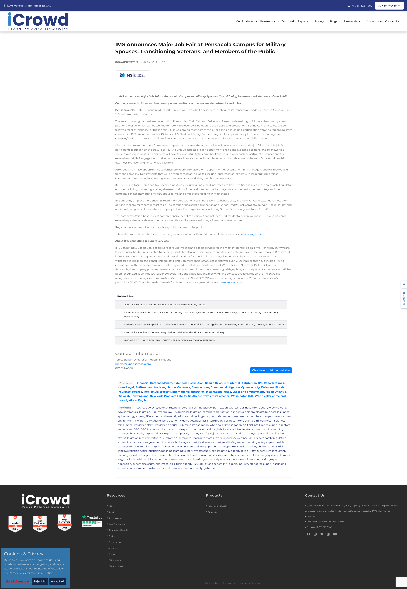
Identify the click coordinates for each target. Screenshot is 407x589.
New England (139, 396)
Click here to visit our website (271, 370)
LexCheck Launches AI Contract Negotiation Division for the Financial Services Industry (174, 332)
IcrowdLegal (126, 387)
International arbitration (188, 391)
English (143, 400)
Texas (207, 396)
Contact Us (392, 21)
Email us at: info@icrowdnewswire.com (325, 522)
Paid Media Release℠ (218, 506)
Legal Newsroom (116, 524)
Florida (280, 387)
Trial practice (221, 396)
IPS (260, 383)
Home (111, 506)
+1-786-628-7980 (362, 5)
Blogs (333, 21)
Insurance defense (130, 391)
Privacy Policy (211, 583)
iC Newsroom (115, 518)
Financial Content (149, 383)
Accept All (58, 581)
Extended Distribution (189, 383)
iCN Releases (114, 560)
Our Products (245, 21)
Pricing (319, 21)
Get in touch (312, 516)
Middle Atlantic (276, 391)
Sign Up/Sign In (390, 5)
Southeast (195, 396)
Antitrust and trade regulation (155, 387)
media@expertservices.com (133, 363)
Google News (213, 383)
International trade (218, 391)
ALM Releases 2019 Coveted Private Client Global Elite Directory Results (165, 304)
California (183, 387)
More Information (17, 581)
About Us (373, 21)
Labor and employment (248, 391)
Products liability (175, 396)
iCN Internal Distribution (240, 383)
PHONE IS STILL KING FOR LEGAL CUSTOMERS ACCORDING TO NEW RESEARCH (169, 340)
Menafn (167, 383)
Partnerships (352, 21)
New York (156, 396)
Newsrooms (267, 21)
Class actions (200, 387)
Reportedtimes (274, 383)
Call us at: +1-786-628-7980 (319, 527)
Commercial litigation (225, 387)
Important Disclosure (250, 583)
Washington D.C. (242, 396)
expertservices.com (229, 282)
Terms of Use (229, 583)
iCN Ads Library (115, 566)
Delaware (267, 387)
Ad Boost (212, 512)
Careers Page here (251, 234)
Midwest (123, 396)
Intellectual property (157, 391)
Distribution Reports (295, 21)
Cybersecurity (250, 387)
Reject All (40, 581)
